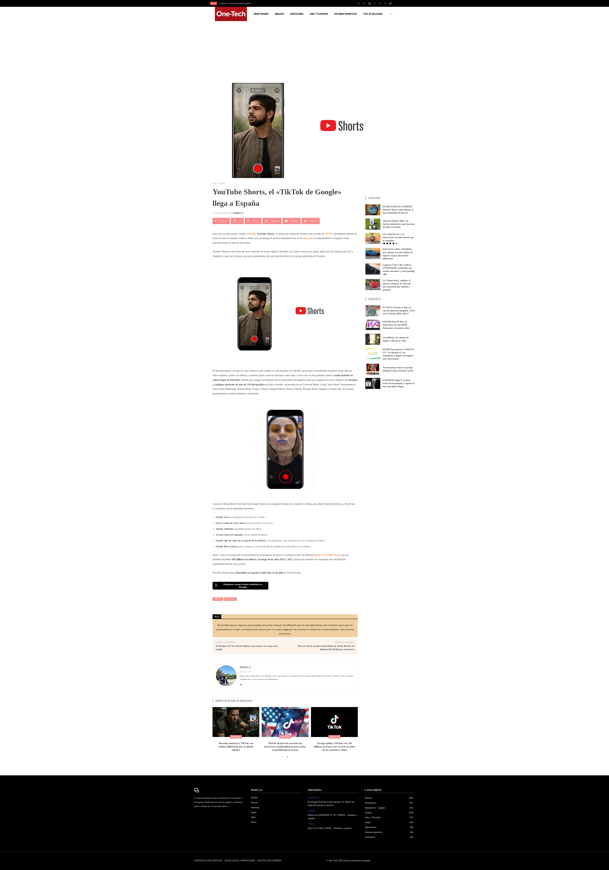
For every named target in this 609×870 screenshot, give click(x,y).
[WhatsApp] (385, 3)
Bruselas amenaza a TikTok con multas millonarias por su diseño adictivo (236, 746)
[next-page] (287, 757)
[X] (380, 3)
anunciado (308, 238)
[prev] (310, 3)
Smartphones (313, 797)
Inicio (215, 183)
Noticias (222, 183)
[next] (315, 3)
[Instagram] (364, 3)
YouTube (230, 599)
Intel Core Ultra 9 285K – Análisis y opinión (330, 828)
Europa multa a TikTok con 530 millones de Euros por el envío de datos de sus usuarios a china (334, 746)
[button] (391, 14)
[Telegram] (369, 3)
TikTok (328, 233)
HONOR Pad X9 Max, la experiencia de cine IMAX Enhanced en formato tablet (396, 325)
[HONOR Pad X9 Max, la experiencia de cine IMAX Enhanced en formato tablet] (372, 325)
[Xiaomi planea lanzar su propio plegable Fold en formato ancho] (372, 369)
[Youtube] (390, 3)
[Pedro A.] (226, 675)
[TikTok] (375, 3)
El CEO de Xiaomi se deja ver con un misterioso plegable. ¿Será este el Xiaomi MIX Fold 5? (399, 310)
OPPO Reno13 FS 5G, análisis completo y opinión (239, 3)
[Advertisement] (304, 52)
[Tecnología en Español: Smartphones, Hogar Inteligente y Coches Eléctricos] (231, 14)
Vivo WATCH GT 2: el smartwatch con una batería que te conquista (398, 237)
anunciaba (251, 233)
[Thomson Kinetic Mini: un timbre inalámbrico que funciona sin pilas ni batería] (372, 224)
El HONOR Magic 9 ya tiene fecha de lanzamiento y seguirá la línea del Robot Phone (399, 383)
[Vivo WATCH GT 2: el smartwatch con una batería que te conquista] (372, 238)
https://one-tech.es (246, 672)
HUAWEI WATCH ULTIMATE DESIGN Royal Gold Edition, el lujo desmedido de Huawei (398, 209)
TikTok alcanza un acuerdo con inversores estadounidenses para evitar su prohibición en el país (285, 746)
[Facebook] (359, 3)
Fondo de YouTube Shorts (327, 555)
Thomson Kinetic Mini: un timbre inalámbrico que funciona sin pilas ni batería (399, 224)
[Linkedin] (241, 684)
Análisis (311, 810)
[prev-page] (282, 757)
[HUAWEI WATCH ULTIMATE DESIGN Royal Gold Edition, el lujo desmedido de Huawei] (372, 209)
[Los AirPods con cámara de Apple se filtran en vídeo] (372, 339)
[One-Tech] (219, 790)
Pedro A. (238, 213)
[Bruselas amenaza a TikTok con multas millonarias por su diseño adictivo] (236, 722)
